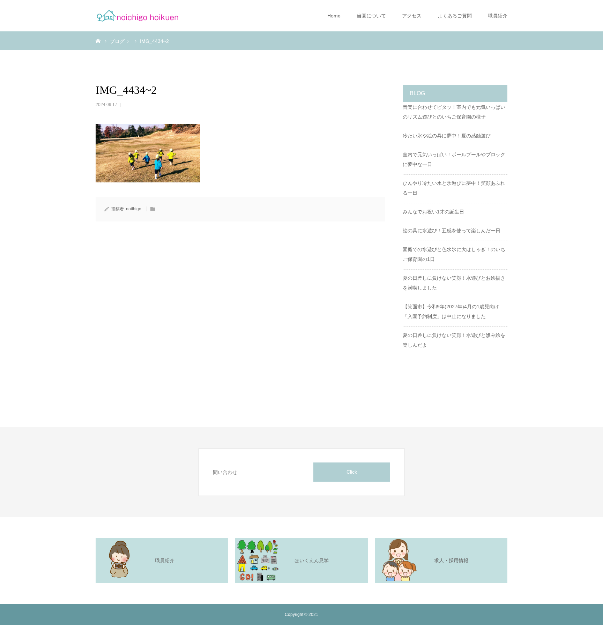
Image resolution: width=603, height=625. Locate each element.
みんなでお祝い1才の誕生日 (433, 211)
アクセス (412, 15)
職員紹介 (497, 15)
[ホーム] (98, 40)
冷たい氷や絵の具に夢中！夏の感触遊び (447, 135)
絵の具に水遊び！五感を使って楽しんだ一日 (451, 230)
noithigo (133, 208)
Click (352, 472)
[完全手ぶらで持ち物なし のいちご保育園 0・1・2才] (137, 16)
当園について (371, 15)
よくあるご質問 (455, 15)
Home (334, 15)
